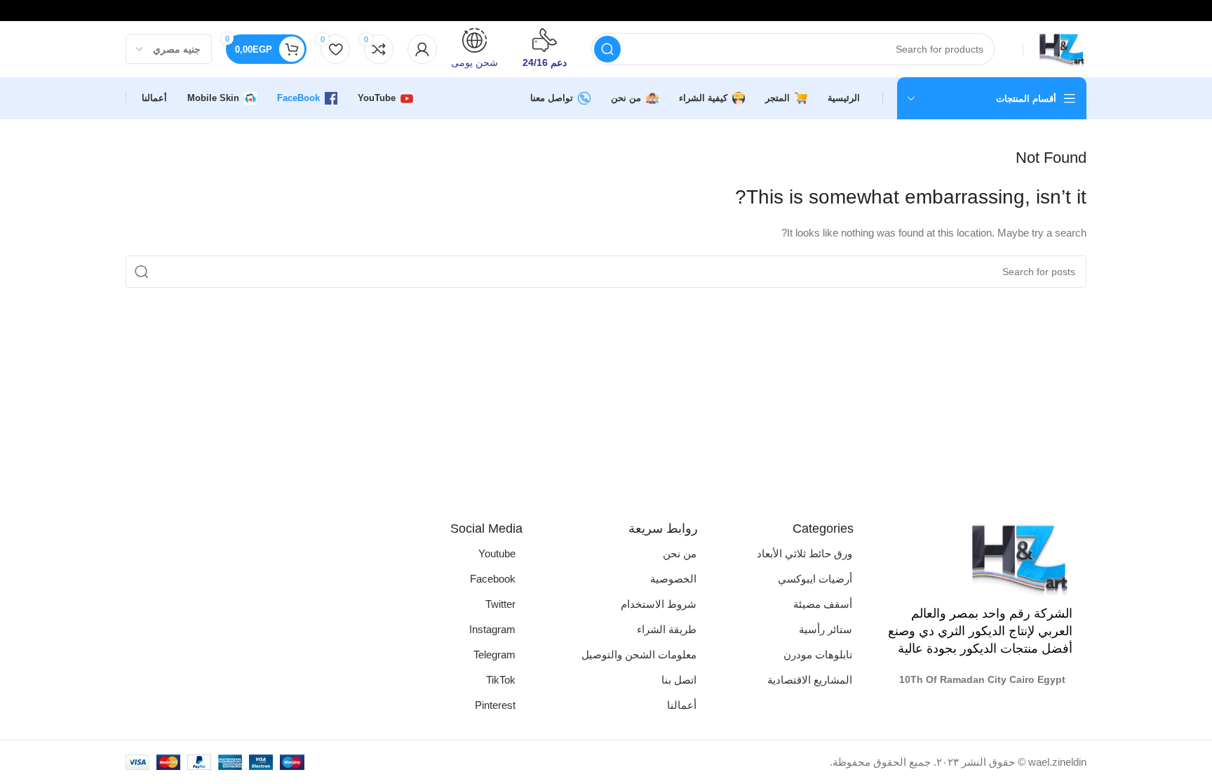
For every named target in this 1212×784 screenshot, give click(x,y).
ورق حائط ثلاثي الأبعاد (804, 553)
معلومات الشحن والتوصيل (638, 654)
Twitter (500, 604)
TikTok (501, 680)
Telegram (494, 654)
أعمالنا (681, 705)
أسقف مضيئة (822, 604)
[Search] (607, 49)
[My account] (422, 49)
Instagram (492, 629)
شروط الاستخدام (658, 604)
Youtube (497, 553)
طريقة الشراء (666, 629)
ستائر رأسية (825, 629)
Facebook (493, 579)
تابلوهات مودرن (817, 654)
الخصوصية (673, 579)
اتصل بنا (678, 680)
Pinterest (495, 705)
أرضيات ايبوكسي (815, 579)
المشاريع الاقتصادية (809, 680)
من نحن (679, 553)
